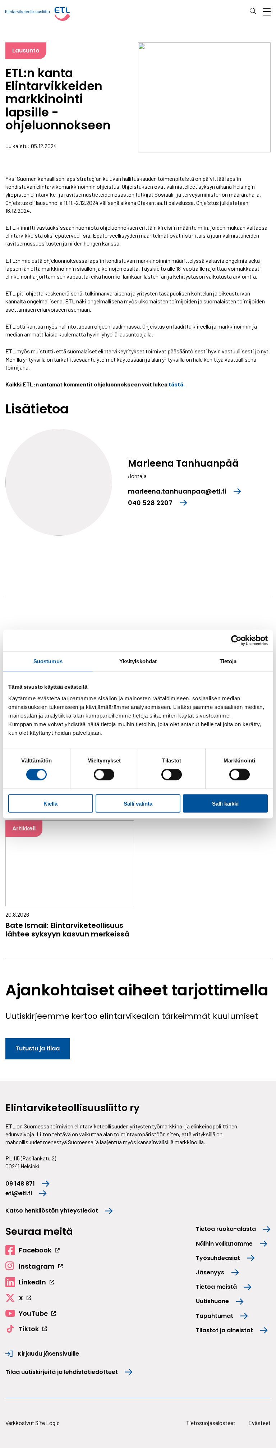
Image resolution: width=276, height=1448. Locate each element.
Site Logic (47, 1422)
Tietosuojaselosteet (210, 1422)
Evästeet (259, 1422)
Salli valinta (138, 803)
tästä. (177, 384)
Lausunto (26, 50)
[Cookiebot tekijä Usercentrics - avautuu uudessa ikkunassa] (236, 640)
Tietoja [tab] (228, 661)
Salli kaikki (225, 803)
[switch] (104, 774)
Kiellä (50, 803)
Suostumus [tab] (48, 661)
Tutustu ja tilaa (37, 1048)
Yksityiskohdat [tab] (138, 661)
